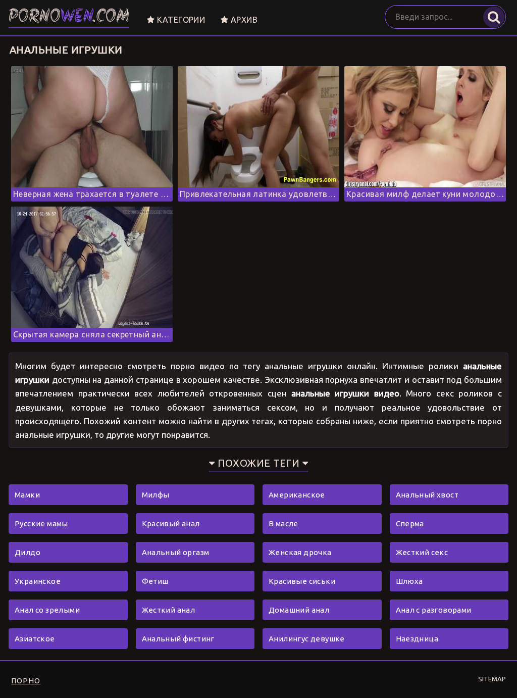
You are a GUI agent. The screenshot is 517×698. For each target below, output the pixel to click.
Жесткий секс (422, 552)
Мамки (27, 494)
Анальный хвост (427, 494)
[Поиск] (493, 17)
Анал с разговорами (434, 610)
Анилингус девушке (307, 638)
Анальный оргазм (176, 552)
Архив (243, 19)
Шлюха (409, 581)
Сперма (410, 523)
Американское (297, 494)
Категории (179, 19)
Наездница (417, 638)
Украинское (38, 581)
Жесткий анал (168, 610)
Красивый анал (171, 523)
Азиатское (35, 638)
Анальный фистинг (178, 638)
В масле (283, 523)
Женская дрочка (300, 552)
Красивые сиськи (302, 581)
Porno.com (69, 17)
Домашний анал (299, 610)
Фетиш (155, 581)
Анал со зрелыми (47, 610)
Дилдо (27, 552)
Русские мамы (41, 523)
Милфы (156, 494)
